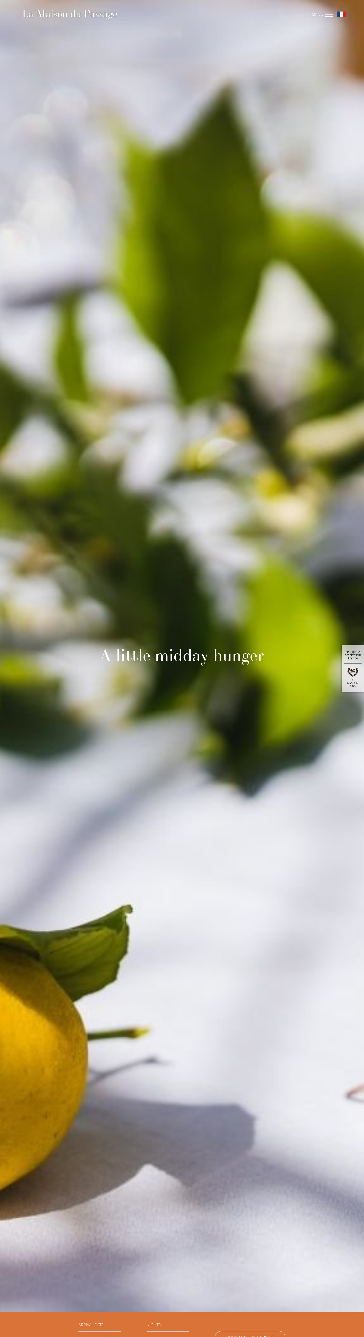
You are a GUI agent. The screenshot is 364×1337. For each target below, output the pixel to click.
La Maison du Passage (69, 13)
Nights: (154, 1325)
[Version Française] (340, 14)
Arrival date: (91, 1325)
